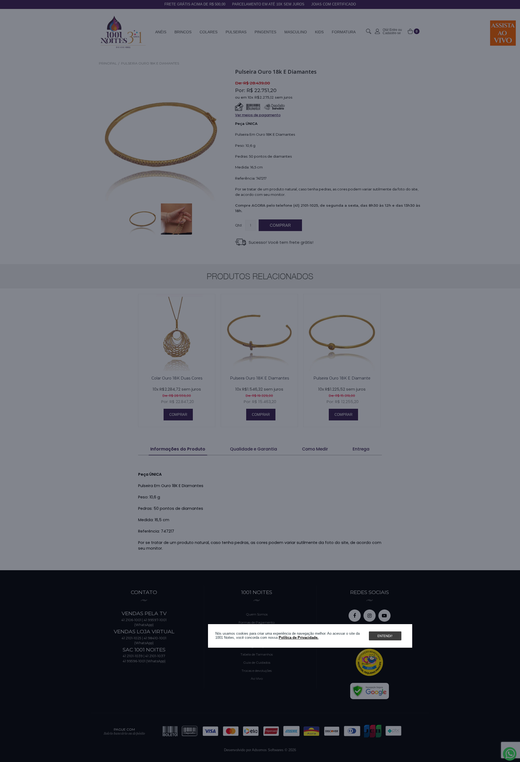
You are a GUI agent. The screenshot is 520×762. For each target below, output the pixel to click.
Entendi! (385, 635)
